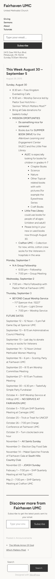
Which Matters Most (16, 550)
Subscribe (22, 45)
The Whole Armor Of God (21, 545)
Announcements (24, 538)
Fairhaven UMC (17, 5)
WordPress (35, 575)
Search (10, 562)
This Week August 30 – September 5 (24, 71)
